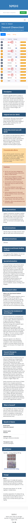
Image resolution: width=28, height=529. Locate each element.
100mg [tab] (8, 34)
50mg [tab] (3, 34)
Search (23, 12)
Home (3, 24)
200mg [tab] (14, 34)
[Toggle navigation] (25, 19)
